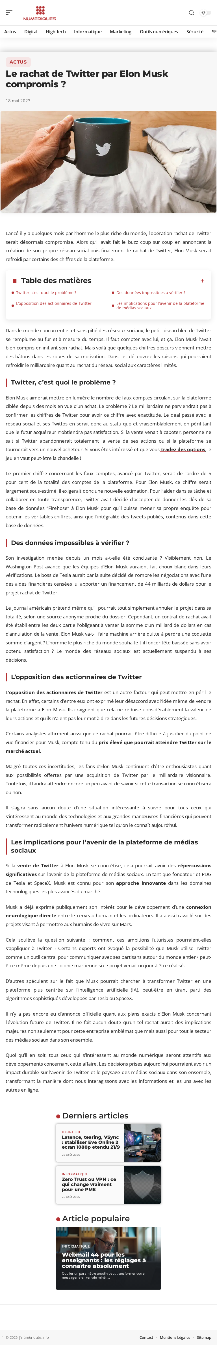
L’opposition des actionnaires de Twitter (54, 303)
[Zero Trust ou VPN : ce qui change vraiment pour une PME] (142, 1185)
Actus (18, 62)
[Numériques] (40, 12)
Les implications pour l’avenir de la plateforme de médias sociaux (160, 305)
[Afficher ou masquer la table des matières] (148, 280)
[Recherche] (192, 12)
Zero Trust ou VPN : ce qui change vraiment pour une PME (89, 1184)
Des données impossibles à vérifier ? (150, 292)
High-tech (71, 1132)
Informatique (75, 1174)
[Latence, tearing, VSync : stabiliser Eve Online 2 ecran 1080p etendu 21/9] (142, 1143)
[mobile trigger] (10, 12)
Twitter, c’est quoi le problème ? (46, 292)
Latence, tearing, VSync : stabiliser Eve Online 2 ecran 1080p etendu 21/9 (91, 1142)
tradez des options (182, 449)
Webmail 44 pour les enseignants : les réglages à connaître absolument (104, 1260)
